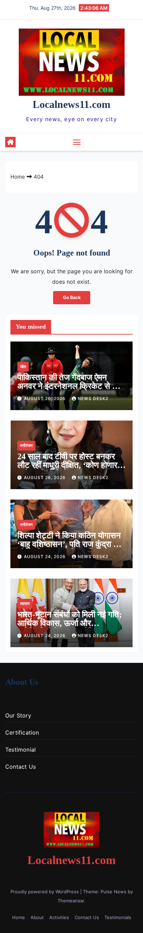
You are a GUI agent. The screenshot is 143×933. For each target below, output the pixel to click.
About (37, 917)
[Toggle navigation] (76, 142)
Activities (59, 917)
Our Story (18, 715)
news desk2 (93, 398)
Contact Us (20, 766)
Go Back (72, 297)
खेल (23, 366)
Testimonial (20, 749)
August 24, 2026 (45, 556)
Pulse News (113, 891)
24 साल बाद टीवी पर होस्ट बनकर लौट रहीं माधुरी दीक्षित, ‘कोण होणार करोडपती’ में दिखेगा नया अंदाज (67, 465)
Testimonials (117, 917)
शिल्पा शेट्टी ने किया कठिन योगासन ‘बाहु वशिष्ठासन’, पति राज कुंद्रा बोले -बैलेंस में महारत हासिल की (71, 544)
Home (17, 176)
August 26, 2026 (45, 398)
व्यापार (25, 603)
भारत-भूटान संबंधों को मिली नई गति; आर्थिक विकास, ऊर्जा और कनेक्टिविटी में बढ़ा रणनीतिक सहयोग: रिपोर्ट (69, 627)
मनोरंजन (26, 445)
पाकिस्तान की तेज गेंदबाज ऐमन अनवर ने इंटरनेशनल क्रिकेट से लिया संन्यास (71, 386)
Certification (22, 732)
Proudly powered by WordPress (45, 891)
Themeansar (71, 900)
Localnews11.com (71, 104)
